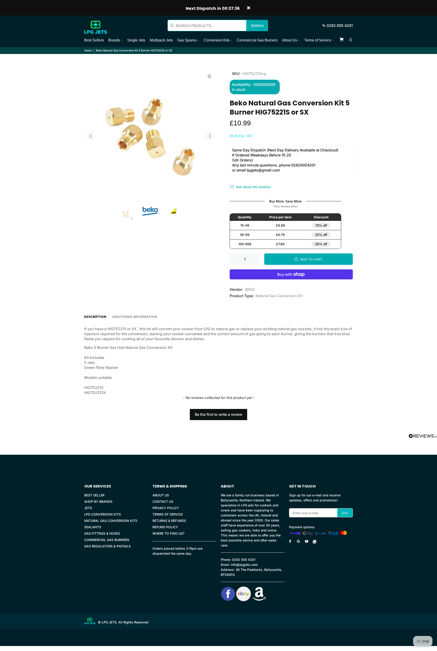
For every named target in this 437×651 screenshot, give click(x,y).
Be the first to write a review (218, 414)
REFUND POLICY (165, 527)
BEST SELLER (94, 495)
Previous (90, 136)
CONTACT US (162, 501)
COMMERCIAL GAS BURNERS (106, 540)
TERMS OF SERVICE (167, 514)
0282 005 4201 (340, 25)
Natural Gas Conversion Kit (279, 296)
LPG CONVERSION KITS (102, 514)
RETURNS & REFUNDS (169, 521)
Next (209, 136)
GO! (345, 513)
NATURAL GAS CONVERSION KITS (110, 521)
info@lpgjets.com (244, 565)
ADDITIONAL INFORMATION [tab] (134, 316)
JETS (88, 508)
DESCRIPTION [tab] (95, 316)
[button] (218, 412)
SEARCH (257, 26)
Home (88, 50)
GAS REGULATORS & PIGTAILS (107, 546)
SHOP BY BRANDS (98, 501)
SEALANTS (92, 527)
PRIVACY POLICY (165, 508)
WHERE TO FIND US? (168, 533)
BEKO (250, 289)
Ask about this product (253, 187)
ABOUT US (160, 495)
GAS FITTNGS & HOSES (102, 533)
